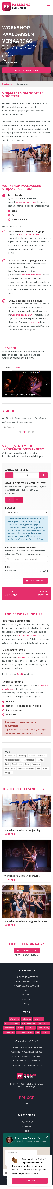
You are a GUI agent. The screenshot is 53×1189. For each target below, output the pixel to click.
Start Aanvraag (36, 580)
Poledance (36, 764)
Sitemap (27, 999)
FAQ (27, 1003)
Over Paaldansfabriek (27, 977)
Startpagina (8, 83)
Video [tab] (17, 367)
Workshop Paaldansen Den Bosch (27, 1052)
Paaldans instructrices (32, 274)
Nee (18, 499)
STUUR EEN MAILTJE (27, 950)
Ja (9, 499)
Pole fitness (10, 768)
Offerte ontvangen (28, 70)
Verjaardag (9, 1032)
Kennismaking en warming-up (26, 231)
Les (38, 768)
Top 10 (20, 674)
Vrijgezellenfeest (12, 760)
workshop (35, 322)
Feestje (40, 760)
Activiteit (42, 755)
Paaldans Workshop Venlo (27, 1061)
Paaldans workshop (26, 768)
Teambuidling (28, 760)
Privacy (27, 990)
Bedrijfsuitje (44, 1023)
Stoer (45, 768)
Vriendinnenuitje (28, 1023)
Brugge (8, 772)
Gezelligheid (17, 764)
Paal (7, 764)
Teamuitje (30, 1028)
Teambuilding (43, 1028)
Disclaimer (27, 995)
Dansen (32, 755)
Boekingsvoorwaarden (27, 981)
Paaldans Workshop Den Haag (27, 1047)
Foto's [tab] (7, 367)
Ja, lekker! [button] (29, 1181)
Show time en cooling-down (25, 300)
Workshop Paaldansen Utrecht (27, 1065)
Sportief (46, 1032)
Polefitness (38, 1019)
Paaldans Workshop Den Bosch (27, 1056)
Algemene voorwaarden (27, 986)
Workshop (22, 755)
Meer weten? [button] (31, 1174)
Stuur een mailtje (28, 1086)
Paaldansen (10, 755)
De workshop (27, 1126)
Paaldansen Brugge (25, 1032)
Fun (37, 1032)
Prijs (27, 1131)
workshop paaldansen (26, 202)
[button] (6, 384)
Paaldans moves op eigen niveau (27, 260)
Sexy (27, 764)
